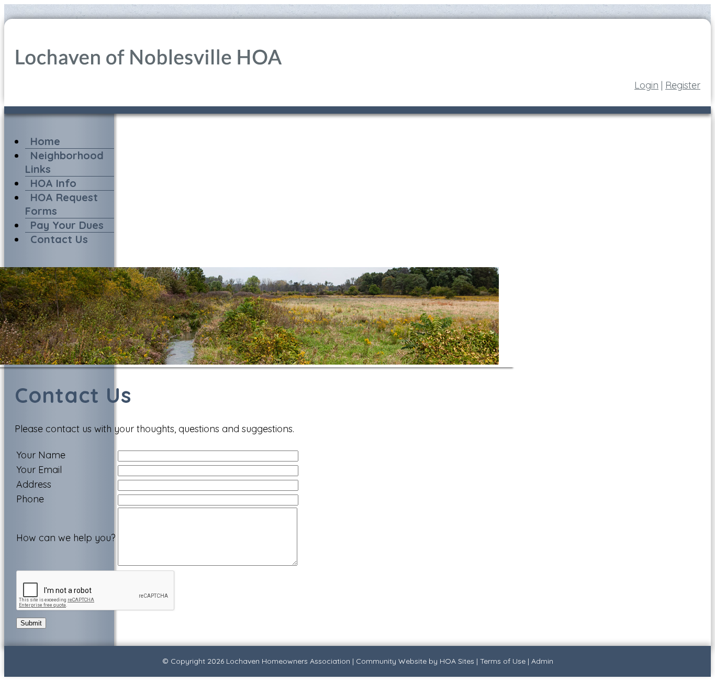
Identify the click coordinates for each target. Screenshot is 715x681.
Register (682, 85)
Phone (30, 499)
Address (33, 484)
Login (646, 85)
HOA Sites (457, 661)
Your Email (39, 470)
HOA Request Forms (61, 204)
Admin (542, 661)
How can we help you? (66, 538)
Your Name (40, 455)
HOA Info (53, 183)
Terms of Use (503, 661)
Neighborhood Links (64, 162)
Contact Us (59, 239)
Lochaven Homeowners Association (288, 661)
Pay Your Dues (67, 225)
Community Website (391, 661)
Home (45, 141)
